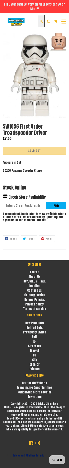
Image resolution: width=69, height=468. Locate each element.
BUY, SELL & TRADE (34, 281)
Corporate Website (34, 383)
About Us (34, 276)
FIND (56, 206)
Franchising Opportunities (34, 387)
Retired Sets (34, 327)
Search (34, 272)
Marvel (34, 350)
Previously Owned (34, 332)
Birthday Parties (34, 295)
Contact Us (34, 290)
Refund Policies (34, 299)
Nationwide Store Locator (35, 392)
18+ (35, 341)
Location (34, 285)
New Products (34, 323)
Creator (35, 364)
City (34, 359)
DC (34, 355)
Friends (35, 369)
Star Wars (34, 346)
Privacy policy (34, 304)
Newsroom (34, 396)
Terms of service (34, 308)
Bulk (34, 336)
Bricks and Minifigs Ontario (28, 455)
